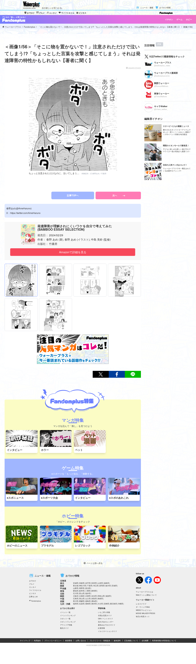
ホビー (189, 19)
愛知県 (75, 590)
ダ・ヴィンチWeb (143, 607)
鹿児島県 (113, 603)
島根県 (100, 598)
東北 (62, 583)
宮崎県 (106, 603)
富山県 (81, 593)
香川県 (75, 601)
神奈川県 (82, 585)
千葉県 (89, 585)
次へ (115, 195)
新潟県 (88, 588)
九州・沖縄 (65, 603)
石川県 (75, 593)
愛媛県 (81, 601)
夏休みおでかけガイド (106, 625)
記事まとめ (33, 596)
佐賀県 (81, 603)
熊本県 (94, 603)
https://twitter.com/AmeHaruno (25, 213)
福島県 (106, 583)
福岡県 (75, 603)
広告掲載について (131, 640)
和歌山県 (101, 596)
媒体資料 (117, 640)
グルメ (42, 12)
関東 (62, 585)
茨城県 (114, 585)
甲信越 (63, 588)
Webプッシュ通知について (146, 595)
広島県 (75, 598)
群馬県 (102, 585)
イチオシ (169, 19)
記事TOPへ (73, 195)
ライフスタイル (67, 12)
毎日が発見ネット (143, 616)
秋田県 (94, 583)
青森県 (81, 583)
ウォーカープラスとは (144, 591)
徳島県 (88, 601)
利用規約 (37, 640)
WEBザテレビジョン (144, 610)
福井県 (88, 593)
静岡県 (94, 590)
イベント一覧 (65, 612)
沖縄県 (120, 603)
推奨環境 (68, 640)
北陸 (62, 593)
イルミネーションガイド (107, 631)
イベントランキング (68, 615)
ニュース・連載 (146, 8)
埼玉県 (95, 585)
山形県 (100, 583)
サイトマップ (25, 640)
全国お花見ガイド (105, 615)
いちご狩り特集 (104, 612)
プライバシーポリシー (53, 640)
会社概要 (145, 640)
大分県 (100, 603)
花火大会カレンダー (105, 621)
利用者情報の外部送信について (164, 640)
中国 (62, 598)
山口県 (88, 598)
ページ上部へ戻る (95, 563)
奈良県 (94, 596)
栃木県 (108, 585)
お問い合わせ (81, 640)
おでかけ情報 (165, 8)
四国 (62, 601)
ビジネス (82, 12)
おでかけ (30, 12)
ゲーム (179, 19)
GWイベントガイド (105, 618)
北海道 (63, 580)
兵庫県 (88, 596)
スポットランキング (68, 621)
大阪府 (75, 596)
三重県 (88, 590)
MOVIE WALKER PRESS (145, 613)
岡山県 (81, 598)
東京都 (75, 585)
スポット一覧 (65, 618)
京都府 (81, 596)
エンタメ (53, 12)
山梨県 (75, 588)
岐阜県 (81, 590)
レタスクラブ (141, 604)
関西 (62, 596)
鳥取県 (94, 598)
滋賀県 (108, 596)
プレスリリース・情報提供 (100, 640)
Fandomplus (36, 601)
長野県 (81, 588)
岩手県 (88, 583)
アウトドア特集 (66, 625)
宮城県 (75, 583)
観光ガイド (64, 628)
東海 (62, 590)
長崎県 (88, 603)
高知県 (94, 601)
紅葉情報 (101, 628)
